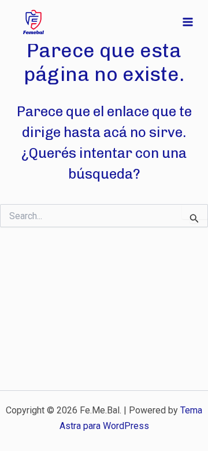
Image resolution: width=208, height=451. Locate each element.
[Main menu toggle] (188, 22)
